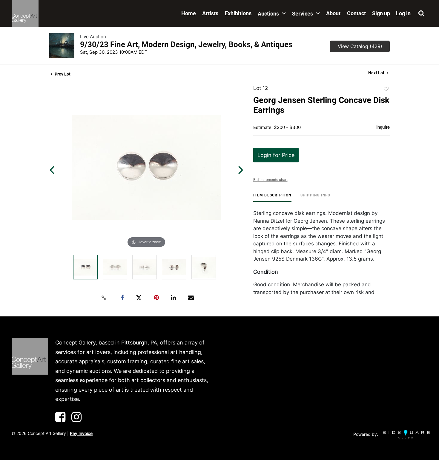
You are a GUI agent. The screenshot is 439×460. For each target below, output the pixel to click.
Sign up (381, 13)
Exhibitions (238, 13)
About (333, 13)
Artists (210, 13)
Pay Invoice (81, 433)
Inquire (383, 127)
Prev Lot (62, 74)
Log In (403, 13)
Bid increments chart (270, 179)
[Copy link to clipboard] (104, 297)
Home (188, 13)
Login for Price (275, 155)
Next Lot (376, 72)
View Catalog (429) (360, 46)
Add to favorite (386, 89)
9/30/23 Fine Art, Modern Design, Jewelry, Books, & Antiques (186, 44)
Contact (356, 13)
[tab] (272, 197)
